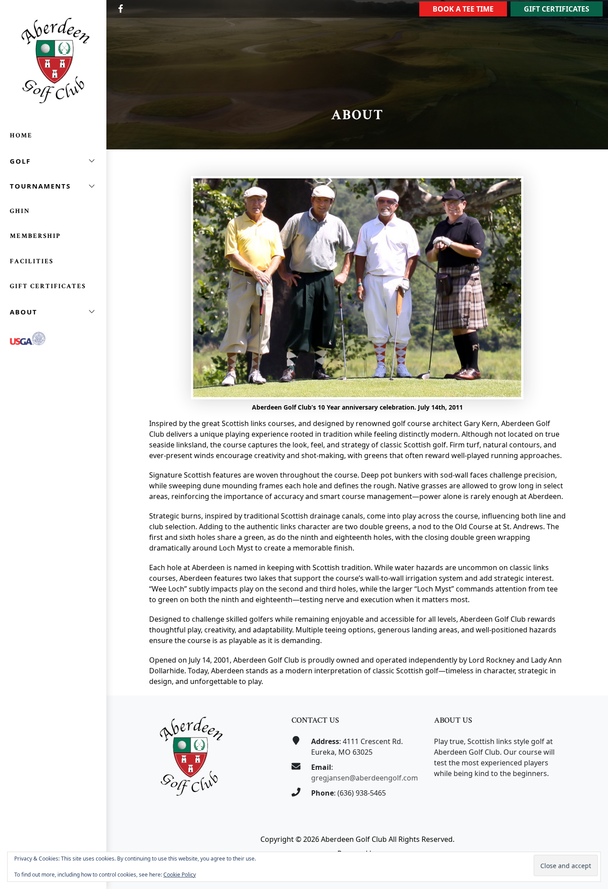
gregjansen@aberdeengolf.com (364, 778)
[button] (53, 161)
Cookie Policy (179, 874)
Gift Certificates (556, 9)
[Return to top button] (591, 678)
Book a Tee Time (463, 9)
